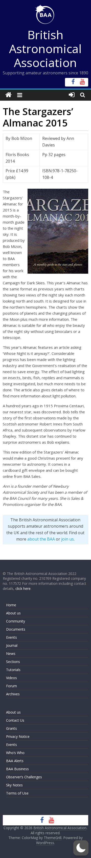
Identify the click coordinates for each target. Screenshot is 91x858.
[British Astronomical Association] (8, 95)
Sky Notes (14, 785)
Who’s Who (15, 752)
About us (13, 613)
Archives (13, 694)
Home (11, 605)
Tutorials (13, 669)
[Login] (71, 95)
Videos (11, 677)
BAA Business (17, 768)
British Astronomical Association (45, 48)
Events (11, 637)
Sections (13, 661)
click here (23, 588)
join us (67, 539)
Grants (11, 728)
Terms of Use (17, 793)
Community (15, 621)
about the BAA (41, 539)
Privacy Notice (18, 736)
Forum (11, 685)
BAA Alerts (15, 760)
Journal (11, 645)
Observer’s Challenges (24, 777)
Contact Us (15, 720)
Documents (15, 629)
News (10, 653)
